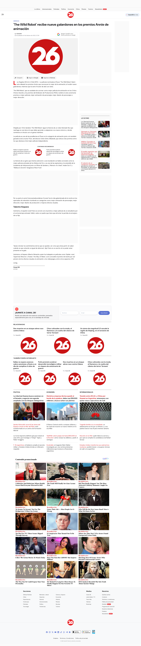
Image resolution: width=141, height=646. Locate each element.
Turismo (58, 606)
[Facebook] (47, 632)
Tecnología (26, 606)
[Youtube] (55, 632)
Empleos (104, 611)
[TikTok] (61, 632)
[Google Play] (86, 632)
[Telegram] (67, 632)
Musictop (88, 604)
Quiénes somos (106, 594)
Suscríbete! (104, 313)
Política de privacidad (108, 602)
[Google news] (69, 632)
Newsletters (107, 613)
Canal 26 (19, 33)
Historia (58, 599)
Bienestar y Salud (44, 594)
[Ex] (52, 632)
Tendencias (42, 606)
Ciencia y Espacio (60, 594)
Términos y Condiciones (67, 638)
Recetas (58, 604)
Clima (24, 597)
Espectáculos (26, 599)
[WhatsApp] (64, 632)
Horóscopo (26, 602)
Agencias (16, 21)
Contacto (104, 597)
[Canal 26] (70, 622)
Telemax (88, 602)
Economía (51, 392)
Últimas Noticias (27, 594)
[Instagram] (50, 632)
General (41, 599)
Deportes (41, 597)
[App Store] (76, 632)
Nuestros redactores (107, 609)
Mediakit (106, 604)
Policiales (25, 604)
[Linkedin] (58, 632)
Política (16, 392)
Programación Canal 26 (108, 606)
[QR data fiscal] (93, 633)
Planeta (58, 602)
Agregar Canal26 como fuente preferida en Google (68, 34)
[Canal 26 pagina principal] (70, 17)
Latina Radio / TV (90, 597)
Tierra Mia (88, 599)
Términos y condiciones (108, 599)
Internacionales (86, 392)
